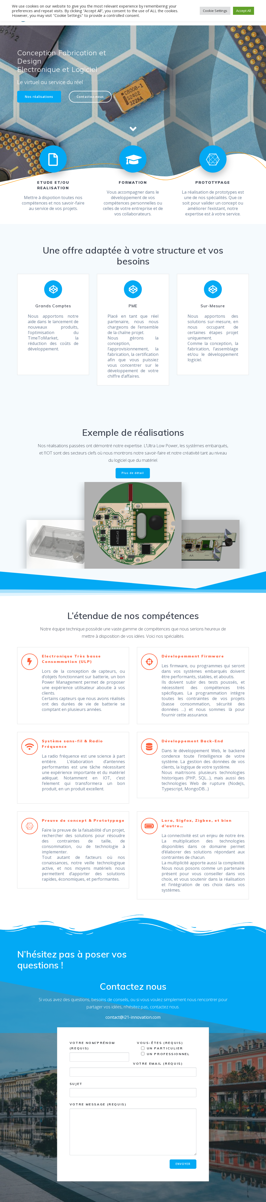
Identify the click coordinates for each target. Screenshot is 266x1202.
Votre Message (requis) (98, 1104)
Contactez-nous (90, 96)
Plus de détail (133, 473)
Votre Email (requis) (158, 1063)
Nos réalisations (39, 96)
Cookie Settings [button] (215, 10)
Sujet (76, 1084)
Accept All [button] (243, 10)
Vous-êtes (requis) (160, 1043)
